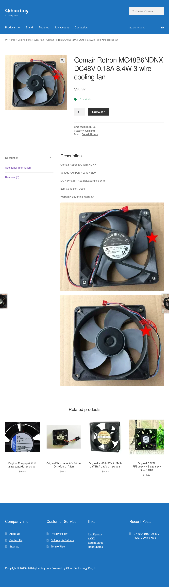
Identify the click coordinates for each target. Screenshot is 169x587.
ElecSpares (95, 534)
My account (62, 27)
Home (12, 39)
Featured (44, 27)
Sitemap (14, 546)
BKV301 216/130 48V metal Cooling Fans (146, 535)
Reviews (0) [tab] (12, 177)
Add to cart (98, 112)
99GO (91, 538)
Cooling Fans (25, 39)
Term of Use (58, 546)
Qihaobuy (17, 10)
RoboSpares (95, 547)
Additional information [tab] (18, 167)
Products (10, 27)
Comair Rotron (90, 134)
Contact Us (81, 27)
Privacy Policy (59, 534)
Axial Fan (39, 39)
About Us (14, 534)
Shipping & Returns (62, 540)
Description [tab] (11, 158)
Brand (29, 27)
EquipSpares (95, 543)
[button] (62, 60)
